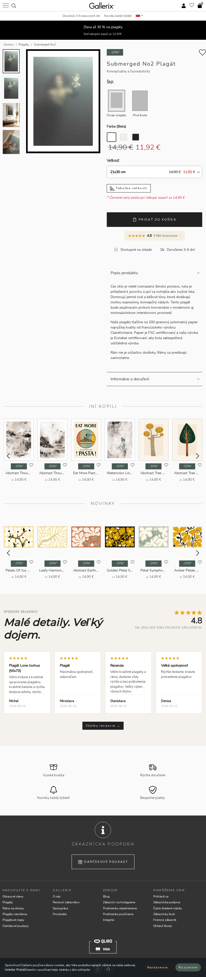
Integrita (108, 920)
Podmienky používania (118, 914)
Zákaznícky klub (164, 914)
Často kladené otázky (167, 908)
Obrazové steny (13, 896)
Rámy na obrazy (13, 908)
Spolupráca (60, 908)
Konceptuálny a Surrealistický (128, 71)
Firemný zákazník (164, 920)
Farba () (116, 126)
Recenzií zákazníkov (66, 902)
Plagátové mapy (13, 920)
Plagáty (8, 902)
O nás (57, 896)
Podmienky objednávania (120, 908)
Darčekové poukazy (106, 862)
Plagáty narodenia (15, 914)
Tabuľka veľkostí (131, 188)
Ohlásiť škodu (162, 926)
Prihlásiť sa (160, 896)
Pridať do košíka (157, 220)
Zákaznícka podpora (166, 902)
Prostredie (60, 914)
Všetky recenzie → (103, 726)
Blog (106, 896)
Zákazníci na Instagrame (119, 902)
